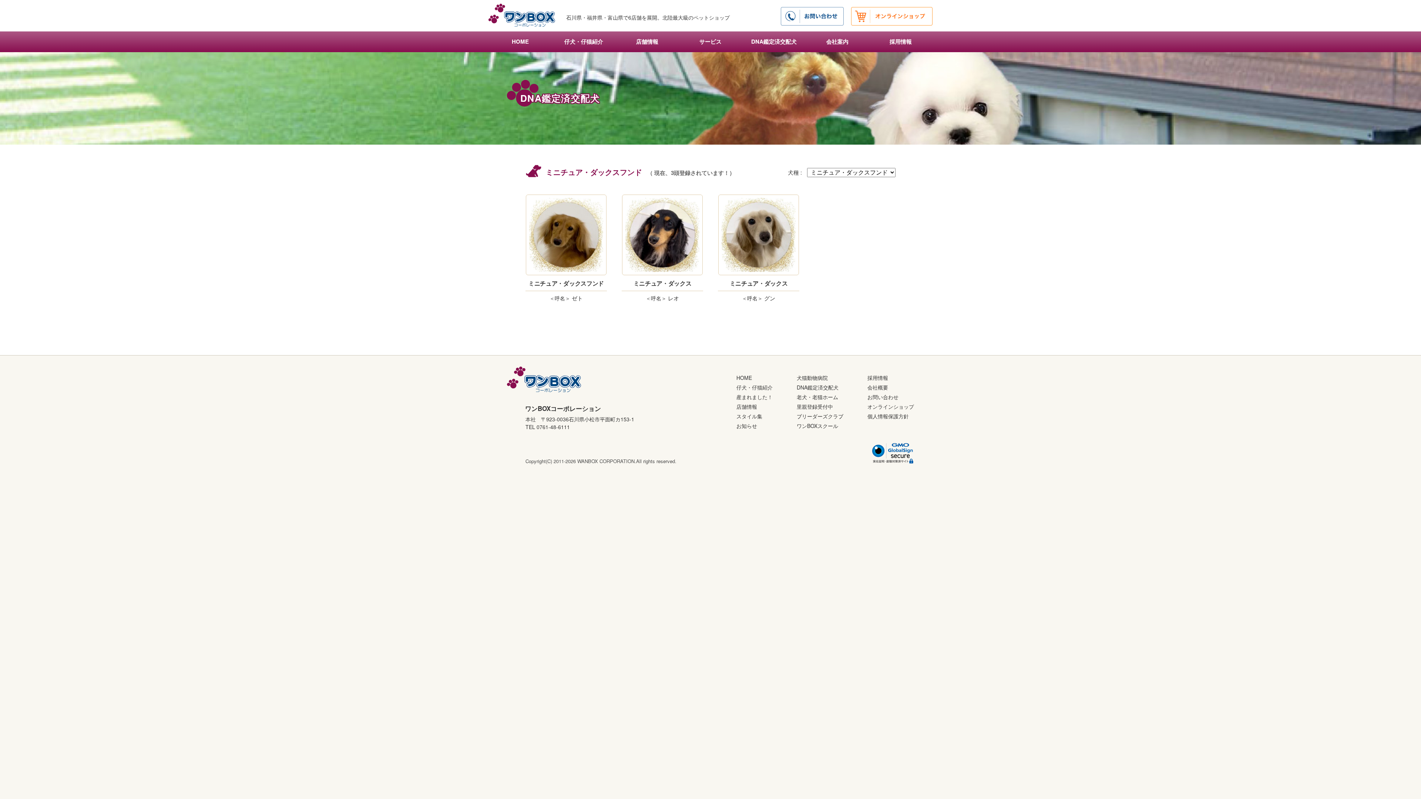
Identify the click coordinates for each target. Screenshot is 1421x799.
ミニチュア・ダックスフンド (566, 283)
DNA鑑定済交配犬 (774, 41)
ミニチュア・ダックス (663, 283)
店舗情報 (647, 41)
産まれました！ (754, 397)
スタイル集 (749, 416)
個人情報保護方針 (888, 416)
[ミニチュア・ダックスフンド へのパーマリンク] (566, 235)
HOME (520, 41)
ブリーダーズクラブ (820, 416)
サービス (710, 41)
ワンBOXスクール (817, 425)
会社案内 (837, 41)
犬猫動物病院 (812, 377)
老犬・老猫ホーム (817, 397)
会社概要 (877, 387)
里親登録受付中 (815, 406)
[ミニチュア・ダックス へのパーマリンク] (662, 235)
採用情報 (901, 41)
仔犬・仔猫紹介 (583, 41)
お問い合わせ (882, 397)
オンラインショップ (890, 406)
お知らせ (746, 425)
